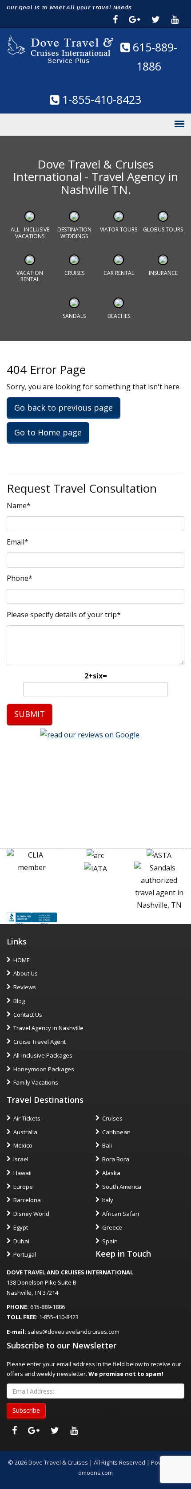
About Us (25, 973)
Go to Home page (48, 432)
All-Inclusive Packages (42, 1055)
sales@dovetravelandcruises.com (73, 1332)
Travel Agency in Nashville (48, 1028)
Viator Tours (118, 229)
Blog (19, 1001)
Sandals (74, 316)
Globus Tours (163, 229)
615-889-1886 (47, 1307)
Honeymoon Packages (43, 1069)
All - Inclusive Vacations (30, 232)
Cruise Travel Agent (39, 1042)
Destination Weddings (74, 232)
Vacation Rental (29, 276)
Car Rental (118, 273)
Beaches (118, 316)
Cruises (74, 273)
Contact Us (27, 1015)
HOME (21, 960)
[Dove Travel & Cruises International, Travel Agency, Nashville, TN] (32, 917)
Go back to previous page (63, 407)
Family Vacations (35, 1082)
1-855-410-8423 (100, 99)
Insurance (163, 273)
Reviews (24, 987)
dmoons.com (95, 1473)
